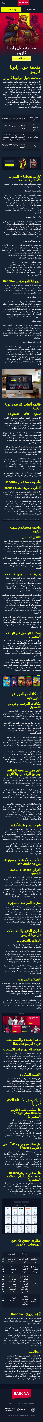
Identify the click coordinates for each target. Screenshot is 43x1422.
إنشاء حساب (11, 9)
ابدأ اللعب (21, 58)
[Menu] (3, 3)
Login (15, 1403)
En (10, 1403)
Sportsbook (23, 1403)
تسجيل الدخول (31, 9)
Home (31, 1403)
